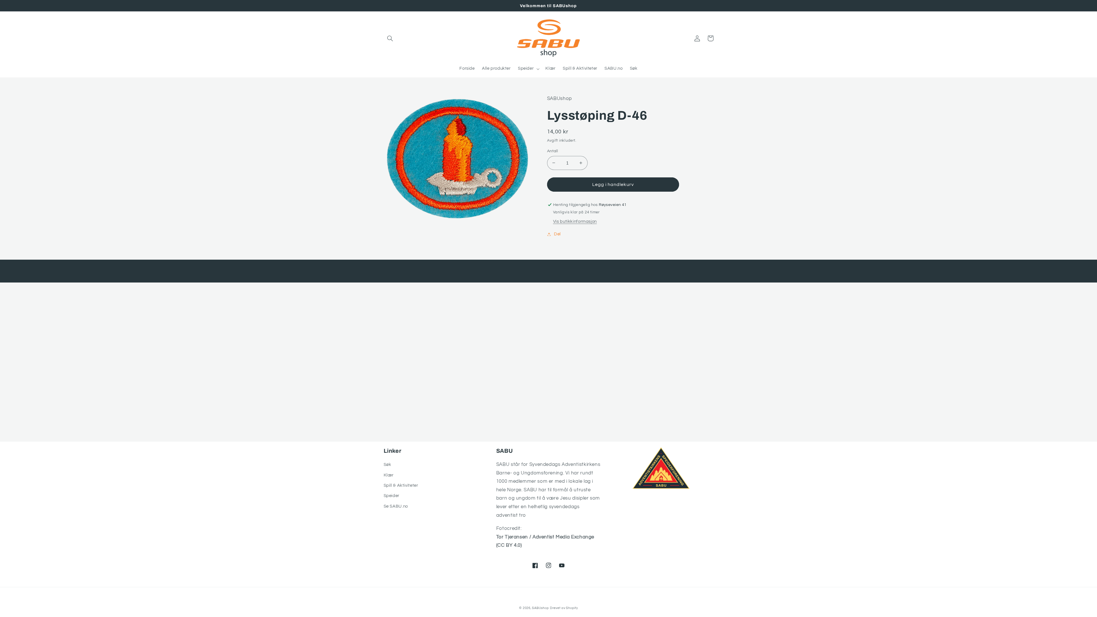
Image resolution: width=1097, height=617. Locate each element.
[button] (390, 38)
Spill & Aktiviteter (401, 485)
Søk (387, 464)
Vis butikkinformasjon (575, 221)
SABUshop (540, 608)
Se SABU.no (396, 506)
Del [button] (557, 234)
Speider (391, 496)
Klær (389, 475)
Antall (552, 151)
